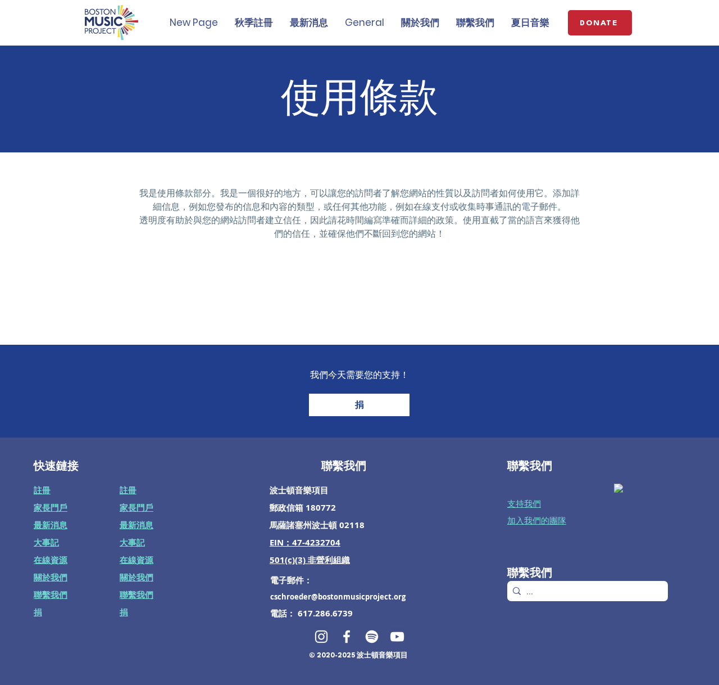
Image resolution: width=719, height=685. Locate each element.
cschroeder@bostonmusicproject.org (338, 597)
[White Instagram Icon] (321, 636)
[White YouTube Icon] (397, 636)
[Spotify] (371, 636)
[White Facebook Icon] (346, 636)
